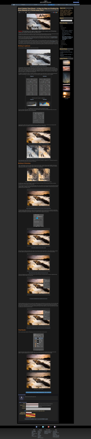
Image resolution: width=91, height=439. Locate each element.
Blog (51, 4)
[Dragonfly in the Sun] (66, 94)
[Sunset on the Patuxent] (66, 88)
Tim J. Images (52, 41)
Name (24, 403)
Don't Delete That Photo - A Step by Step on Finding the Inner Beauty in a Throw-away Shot (67, 38)
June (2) (63, 40)
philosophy (62, 13)
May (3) (63, 29)
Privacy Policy (34, 436)
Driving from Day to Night (65, 50)
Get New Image (28, 417)
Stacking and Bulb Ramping (65, 56)
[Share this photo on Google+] (54, 12)
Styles (39, 434)
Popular (39, 431)
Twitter (45, 426)
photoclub (66, 13)
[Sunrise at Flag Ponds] (66, 68)
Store (44, 4)
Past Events (55, 434)
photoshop (40, 12)
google (69, 11)
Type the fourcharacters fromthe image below (22, 413)
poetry (65, 14)
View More (66, 98)
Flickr (56, 426)
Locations (39, 435)
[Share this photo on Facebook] (53, 12)
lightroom (36, 12)
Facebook (38, 426)
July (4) (62, 42)
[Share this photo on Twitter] (56, 12)
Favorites (39, 432)
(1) (26, 12)
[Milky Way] (66, 77)
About (67, 4)
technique (43, 12)
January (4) (63, 27)
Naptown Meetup (54, 37)
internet (61, 12)
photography (70, 13)
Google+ (50, 426)
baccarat (21, 398)
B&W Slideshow (40, 437)
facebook (63, 11)
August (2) (63, 43)
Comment (23, 408)
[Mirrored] (66, 62)
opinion (71, 12)
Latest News (34, 431)
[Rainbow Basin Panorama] (66, 84)
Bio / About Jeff (34, 433)
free (66, 11)
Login (79, 0)
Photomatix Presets (47, 432)
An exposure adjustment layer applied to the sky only (38, 298)
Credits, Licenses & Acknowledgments (56, 436)
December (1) (64, 44)
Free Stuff (35, 4)
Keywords (39, 436)
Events (59, 4)
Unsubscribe (55, 431)
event (61, 11)
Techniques (46, 433)
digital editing (32, 12)
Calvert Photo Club (56, 435)
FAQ (32, 435)
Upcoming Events (56, 432)
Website (23, 406)
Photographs (23, 4)
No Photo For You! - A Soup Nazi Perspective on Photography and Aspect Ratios (67, 34)
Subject (39, 433)
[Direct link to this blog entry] (57, 12)
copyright (61, 10)
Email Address (22, 405)
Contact (75, 4)
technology (62, 15)
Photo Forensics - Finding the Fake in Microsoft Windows (67, 31)
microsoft (68, 12)
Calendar (54, 433)
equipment (70, 10)
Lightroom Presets (47, 431)
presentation (69, 14)
